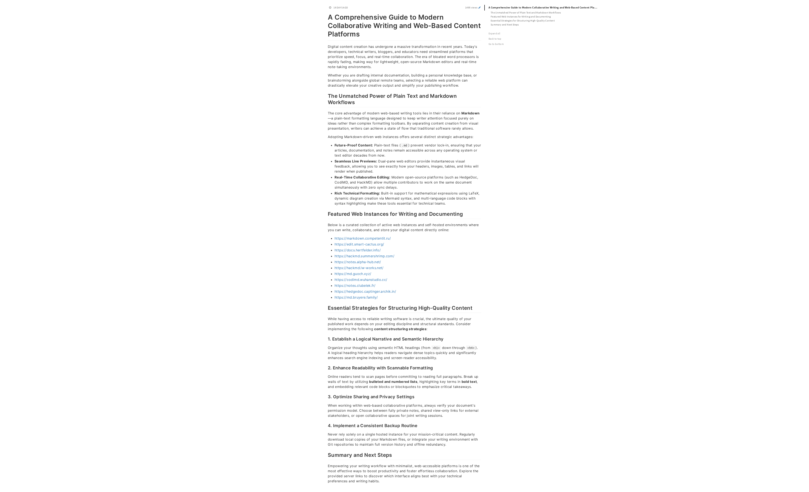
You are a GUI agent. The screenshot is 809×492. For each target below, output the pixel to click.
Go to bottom (496, 44)
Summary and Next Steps (505, 24)
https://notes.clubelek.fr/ (355, 285)
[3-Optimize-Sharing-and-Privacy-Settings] (326, 396)
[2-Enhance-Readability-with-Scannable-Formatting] (326, 367)
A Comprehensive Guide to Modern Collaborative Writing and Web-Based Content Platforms (545, 7)
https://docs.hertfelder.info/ (358, 250)
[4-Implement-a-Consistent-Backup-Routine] (326, 425)
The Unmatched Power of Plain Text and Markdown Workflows (526, 12)
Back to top (495, 38)
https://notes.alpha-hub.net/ (358, 262)
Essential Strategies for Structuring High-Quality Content (523, 20)
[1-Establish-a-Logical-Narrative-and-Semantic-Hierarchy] (326, 338)
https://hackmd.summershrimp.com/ (364, 256)
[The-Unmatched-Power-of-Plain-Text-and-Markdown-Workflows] (326, 95)
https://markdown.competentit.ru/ (363, 238)
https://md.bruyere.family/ (356, 297)
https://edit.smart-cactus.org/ (359, 244)
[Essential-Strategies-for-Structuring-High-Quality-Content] (326, 307)
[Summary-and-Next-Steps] (326, 454)
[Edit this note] (479, 7)
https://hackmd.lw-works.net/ (359, 268)
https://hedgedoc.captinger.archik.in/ (365, 291)
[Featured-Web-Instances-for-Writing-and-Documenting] (326, 213)
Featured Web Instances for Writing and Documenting (521, 16)
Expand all (494, 33)
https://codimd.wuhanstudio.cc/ (361, 280)
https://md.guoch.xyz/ (353, 274)
